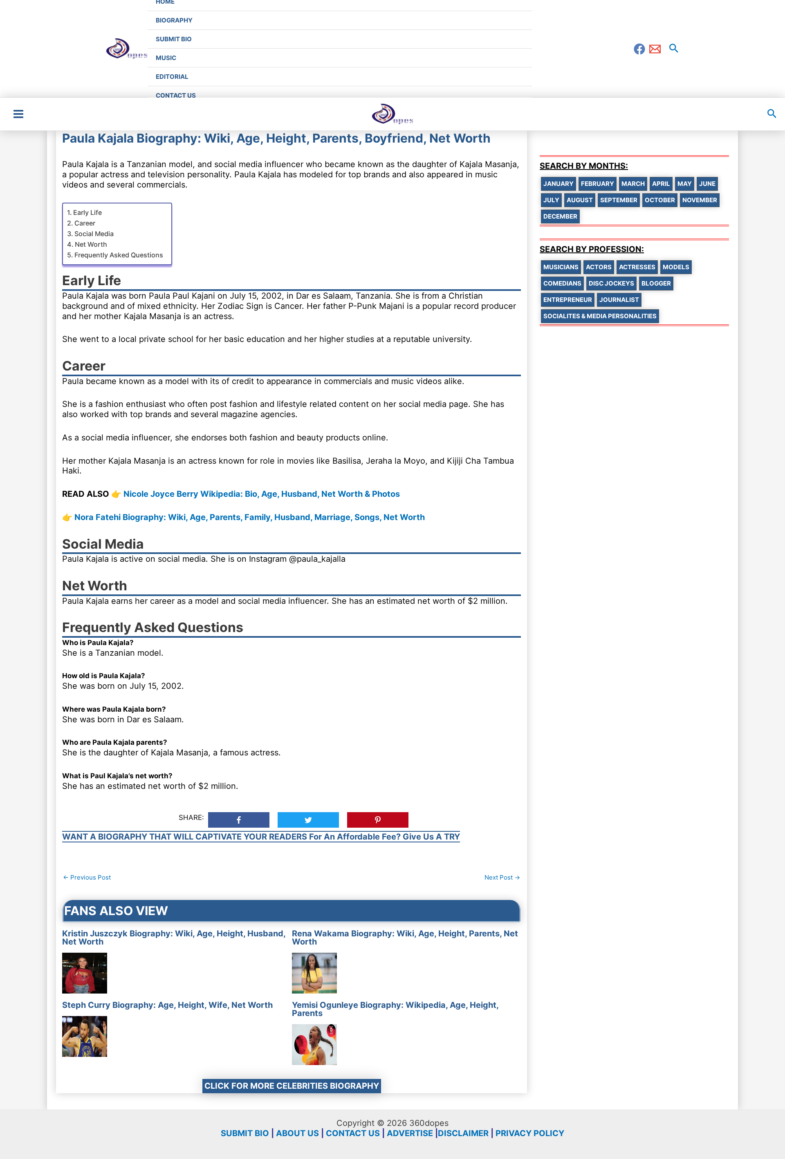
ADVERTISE (410, 1133)
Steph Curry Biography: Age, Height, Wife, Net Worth (167, 1005)
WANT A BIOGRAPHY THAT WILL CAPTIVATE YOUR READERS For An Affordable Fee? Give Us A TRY (261, 837)
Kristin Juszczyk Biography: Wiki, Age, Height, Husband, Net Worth (173, 938)
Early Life (87, 212)
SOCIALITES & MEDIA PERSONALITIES (600, 316)
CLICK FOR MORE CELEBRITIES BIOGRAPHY (291, 1086)
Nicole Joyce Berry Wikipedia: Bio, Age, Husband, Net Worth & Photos (261, 494)
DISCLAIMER (463, 1133)
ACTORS (599, 267)
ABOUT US (297, 1133)
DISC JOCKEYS (611, 283)
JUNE (707, 184)
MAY (684, 184)
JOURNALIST (619, 300)
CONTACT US (353, 1133)
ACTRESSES (637, 267)
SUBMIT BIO (245, 1133)
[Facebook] (639, 49)
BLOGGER (656, 283)
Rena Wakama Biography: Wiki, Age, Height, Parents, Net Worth (405, 938)
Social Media (94, 234)
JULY (551, 200)
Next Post (502, 877)
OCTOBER (660, 200)
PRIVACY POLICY (530, 1133)
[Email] (655, 49)
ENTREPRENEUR (567, 300)
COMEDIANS (562, 283)
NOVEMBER (699, 200)
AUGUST (580, 200)
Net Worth (91, 244)
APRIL (661, 184)
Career (84, 223)
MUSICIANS (561, 267)
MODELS (676, 267)
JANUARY (558, 184)
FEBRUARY (597, 184)
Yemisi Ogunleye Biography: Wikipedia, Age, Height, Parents (395, 1009)
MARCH (633, 184)
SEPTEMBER (618, 200)
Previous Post (87, 877)
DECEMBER (560, 216)
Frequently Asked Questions (118, 255)
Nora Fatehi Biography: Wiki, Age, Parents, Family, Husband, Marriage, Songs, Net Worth (249, 517)
